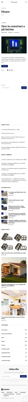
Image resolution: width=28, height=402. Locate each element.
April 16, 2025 (3, 254)
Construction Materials (6, 333)
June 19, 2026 (10, 195)
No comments (16, 32)
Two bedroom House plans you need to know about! (13, 317)
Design (2, 341)
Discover (3, 345)
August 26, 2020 (4, 32)
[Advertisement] (14, 106)
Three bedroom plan (5, 356)
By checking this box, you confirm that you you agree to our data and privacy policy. (15, 380)
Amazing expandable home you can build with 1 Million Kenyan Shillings (13, 285)
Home (2, 392)
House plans (23, 392)
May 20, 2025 (10, 217)
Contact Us (6, 395)
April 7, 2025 (3, 320)
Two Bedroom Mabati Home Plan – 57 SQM (10, 129)
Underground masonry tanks (7, 133)
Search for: (3, 85)
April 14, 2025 (3, 287)
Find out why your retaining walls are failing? (17, 159)
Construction (3, 22)
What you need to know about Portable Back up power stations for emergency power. (16, 207)
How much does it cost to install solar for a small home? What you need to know (17, 215)
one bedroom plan (5, 349)
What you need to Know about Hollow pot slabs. (13, 253)
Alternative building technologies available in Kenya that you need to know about (17, 222)
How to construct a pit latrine (13, 27)
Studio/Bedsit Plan (5, 352)
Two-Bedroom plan (5, 360)
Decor (2, 337)
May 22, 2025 (10, 210)
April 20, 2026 (10, 202)
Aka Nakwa (10, 32)
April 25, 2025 (10, 224)
